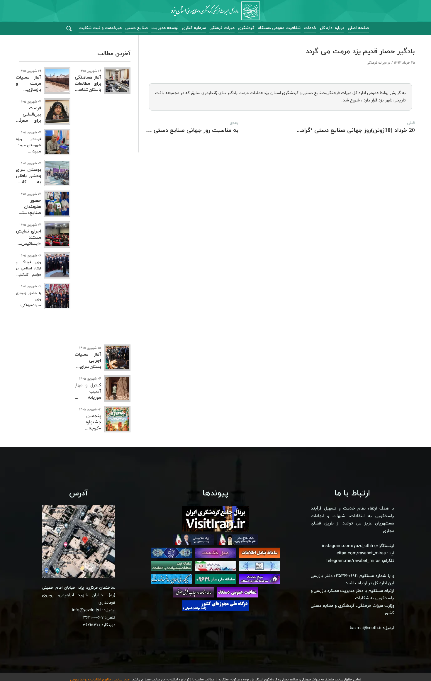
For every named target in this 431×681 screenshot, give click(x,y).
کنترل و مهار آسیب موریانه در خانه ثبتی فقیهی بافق (88, 397)
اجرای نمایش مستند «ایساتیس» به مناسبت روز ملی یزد (28, 243)
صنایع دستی (136, 28)
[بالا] (410, 663)
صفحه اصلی (358, 28)
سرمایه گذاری (194, 28)
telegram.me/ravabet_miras (353, 561)
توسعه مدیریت (165, 28)
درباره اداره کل (332, 28)
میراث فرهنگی (222, 28)
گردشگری (246, 28)
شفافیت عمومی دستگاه (279, 28)
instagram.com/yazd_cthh (347, 546)
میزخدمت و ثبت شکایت (100, 28)
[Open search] (69, 29)
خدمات (310, 28)
